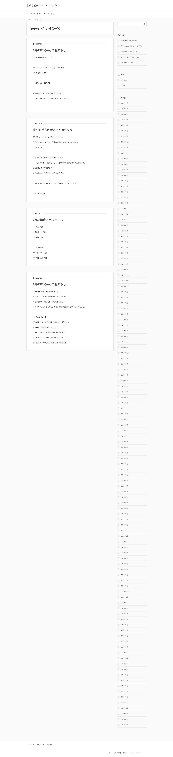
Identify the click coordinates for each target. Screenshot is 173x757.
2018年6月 (124, 619)
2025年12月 (125, 142)
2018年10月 (125, 602)
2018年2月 (124, 641)
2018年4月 (124, 630)
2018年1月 (124, 647)
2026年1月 (124, 136)
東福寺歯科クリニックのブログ (43, 5)
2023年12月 (125, 275)
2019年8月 (124, 552)
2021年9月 (124, 425)
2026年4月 (124, 120)
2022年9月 (124, 358)
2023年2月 (124, 330)
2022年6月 (124, 375)
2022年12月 (125, 342)
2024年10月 (125, 220)
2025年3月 (124, 192)
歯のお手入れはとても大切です (53, 129)
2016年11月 (125, 708)
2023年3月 (124, 325)
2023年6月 (124, 308)
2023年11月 (125, 281)
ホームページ (30, 14)
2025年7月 (124, 170)
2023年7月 (124, 303)
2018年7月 (124, 614)
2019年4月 (124, 569)
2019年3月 (124, 575)
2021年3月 (124, 458)
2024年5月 (124, 247)
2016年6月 (124, 725)
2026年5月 (124, 114)
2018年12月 (125, 591)
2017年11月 (125, 658)
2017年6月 (124, 680)
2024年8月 (124, 231)
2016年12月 (125, 702)
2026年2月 (124, 131)
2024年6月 (124, 242)
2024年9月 (124, 225)
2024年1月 (124, 269)
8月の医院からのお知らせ (49, 50)
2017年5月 (124, 686)
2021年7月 (124, 436)
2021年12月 (125, 408)
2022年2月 (124, 397)
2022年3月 (124, 392)
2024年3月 (124, 258)
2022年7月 (124, 369)
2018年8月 (124, 608)
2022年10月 (125, 353)
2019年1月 (124, 586)
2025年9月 (124, 158)
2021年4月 (124, 453)
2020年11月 (125, 480)
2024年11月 (125, 214)
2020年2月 (124, 519)
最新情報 (51, 14)
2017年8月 (124, 669)
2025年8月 (124, 164)
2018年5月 (124, 625)
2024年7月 (124, 236)
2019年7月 (124, 558)
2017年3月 (124, 691)
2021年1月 (124, 469)
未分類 (123, 85)
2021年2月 (124, 464)
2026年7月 (124, 103)
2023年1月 (124, 336)
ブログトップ (41, 14)
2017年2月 (124, 697)
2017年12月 (125, 652)
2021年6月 (124, 441)
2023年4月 (124, 319)
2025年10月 (125, 153)
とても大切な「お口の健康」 (130, 57)
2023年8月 (124, 297)
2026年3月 (124, 125)
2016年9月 (124, 713)
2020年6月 (124, 502)
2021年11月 (125, 414)
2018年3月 (124, 636)
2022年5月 (124, 380)
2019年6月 (124, 564)
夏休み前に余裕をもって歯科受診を (132, 46)
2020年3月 (124, 514)
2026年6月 (124, 109)
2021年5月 (124, 447)
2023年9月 (124, 292)
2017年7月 (124, 675)
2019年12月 (125, 530)
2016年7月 (124, 719)
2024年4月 (124, 253)
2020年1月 (124, 525)
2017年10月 (125, 664)
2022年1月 (124, 403)
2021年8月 (124, 430)
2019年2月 (124, 580)
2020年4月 (124, 508)
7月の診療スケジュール (48, 219)
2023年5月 (124, 314)
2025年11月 (125, 147)
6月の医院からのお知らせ (129, 63)
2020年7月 (124, 497)
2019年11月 (125, 536)
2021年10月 (125, 419)
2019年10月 (125, 541)
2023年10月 (125, 286)
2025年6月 (124, 175)
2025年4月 (124, 186)
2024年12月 (125, 208)
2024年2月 (124, 264)
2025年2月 (124, 197)
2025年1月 (124, 203)
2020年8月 (124, 491)
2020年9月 (124, 486)
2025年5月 (124, 181)
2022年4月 (124, 386)
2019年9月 (124, 547)
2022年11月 (125, 347)
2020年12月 (125, 475)
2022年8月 (124, 364)
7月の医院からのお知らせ (49, 284)
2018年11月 (125, 597)
